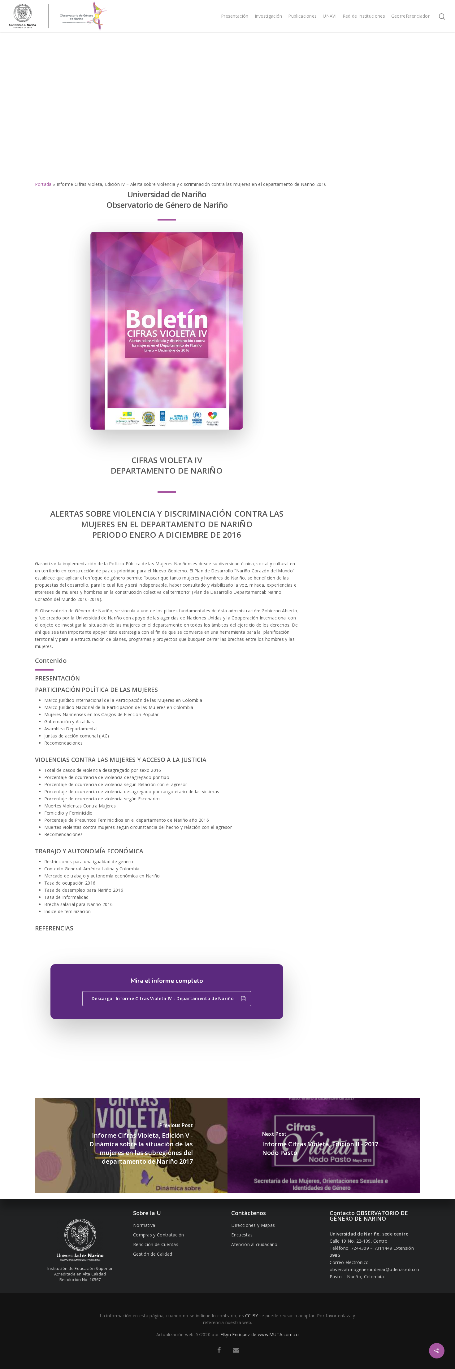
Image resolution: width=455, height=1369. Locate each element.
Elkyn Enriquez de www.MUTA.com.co (259, 1334)
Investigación (268, 16)
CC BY (251, 1316)
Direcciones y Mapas (253, 1225)
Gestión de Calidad (152, 1254)
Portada (43, 184)
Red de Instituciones (364, 16)
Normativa (144, 1225)
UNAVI (329, 16)
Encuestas (242, 1235)
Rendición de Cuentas (155, 1244)
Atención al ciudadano (254, 1244)
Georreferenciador (410, 16)
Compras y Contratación (158, 1235)
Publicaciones (302, 16)
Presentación (235, 16)
